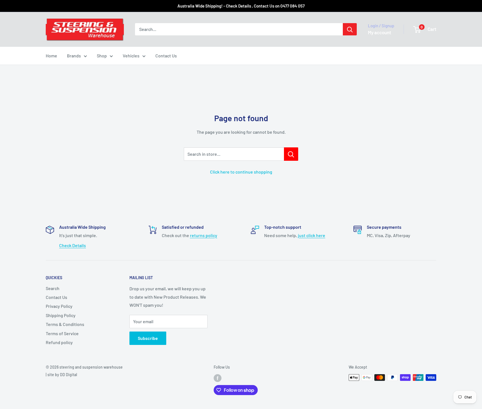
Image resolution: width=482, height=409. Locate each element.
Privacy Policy (59, 306)
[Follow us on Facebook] (217, 378)
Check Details (72, 245)
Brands (74, 55)
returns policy (203, 235)
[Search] (350, 29)
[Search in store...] (291, 154)
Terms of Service (62, 333)
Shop (102, 55)
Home (51, 55)
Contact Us (166, 55)
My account (379, 32)
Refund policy (59, 342)
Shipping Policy (61, 315)
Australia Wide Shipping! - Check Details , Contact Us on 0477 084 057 (241, 5)
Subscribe (148, 338)
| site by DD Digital (61, 374)
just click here (311, 235)
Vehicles (131, 55)
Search (52, 288)
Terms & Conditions (65, 324)
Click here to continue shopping (241, 171)
